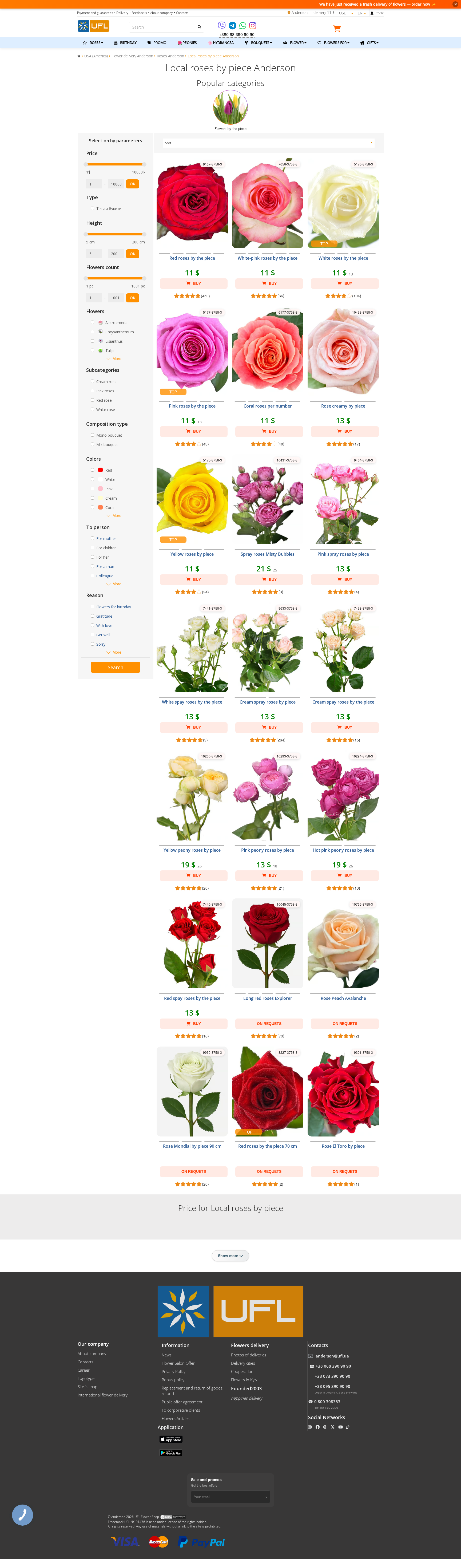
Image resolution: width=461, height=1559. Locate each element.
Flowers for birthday (113, 606)
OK (132, 183)
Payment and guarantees (95, 12)
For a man (105, 566)
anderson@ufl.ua (332, 1356)
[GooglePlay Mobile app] (171, 1452)
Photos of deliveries (248, 1354)
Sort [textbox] (168, 143)
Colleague (104, 575)
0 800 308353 (327, 1401)
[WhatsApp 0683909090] (243, 27)
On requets (269, 1023)
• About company (160, 12)
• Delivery (121, 12)
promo (159, 42)
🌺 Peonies (187, 42)
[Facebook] (318, 1427)
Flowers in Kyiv (244, 1379)
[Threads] (325, 1427)
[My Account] (372, 13)
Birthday (127, 42)
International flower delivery (103, 1395)
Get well (103, 634)
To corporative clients (181, 1410)
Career (84, 1370)
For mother (106, 538)
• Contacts (181, 12)
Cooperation (242, 1371)
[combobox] (269, 143)
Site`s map (87, 1386)
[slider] (86, 164)
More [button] (117, 358)
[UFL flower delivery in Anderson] (93, 25)
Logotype (86, 1378)
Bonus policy (173, 1379)
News (167, 1354)
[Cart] (338, 29)
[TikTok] (348, 1427)
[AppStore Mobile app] (171, 1438)
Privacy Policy (173, 1371)
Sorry (100, 644)
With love (104, 625)
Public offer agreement (182, 1401)
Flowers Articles (175, 1418)
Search (115, 667)
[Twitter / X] (333, 1427)
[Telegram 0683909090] (233, 27)
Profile (379, 12)
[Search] (199, 27)
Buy (196, 283)
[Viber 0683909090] (222, 27)
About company (92, 1353)
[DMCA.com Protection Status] (173, 1516)
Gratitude (104, 616)
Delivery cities (243, 1363)
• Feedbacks (138, 12)
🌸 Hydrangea (220, 42)
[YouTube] (341, 1427)
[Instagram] (252, 27)
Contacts (85, 1361)
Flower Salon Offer (178, 1363)
